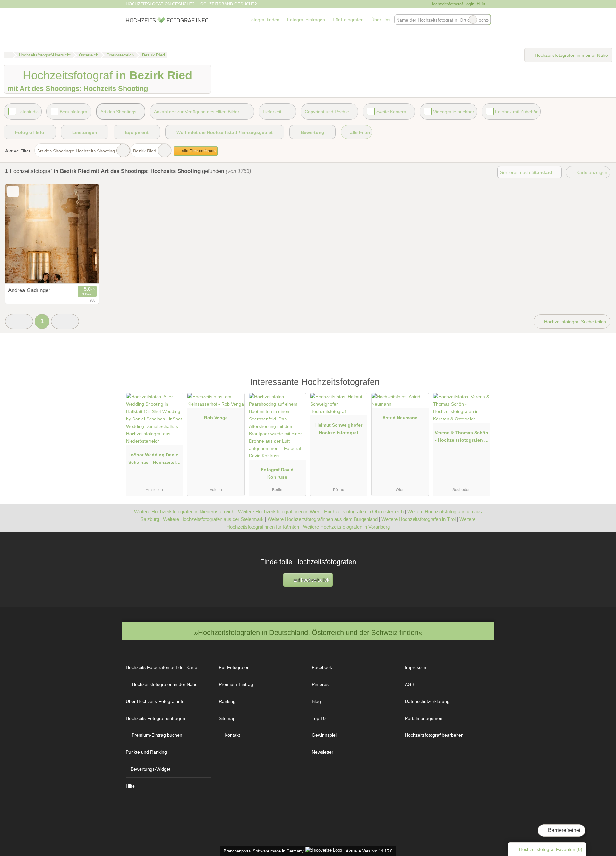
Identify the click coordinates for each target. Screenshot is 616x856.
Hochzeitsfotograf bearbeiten (434, 735)
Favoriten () (550, 849)
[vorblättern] (83, 234)
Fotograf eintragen (306, 19)
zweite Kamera (391, 111)
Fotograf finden (263, 19)
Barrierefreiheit (564, 830)
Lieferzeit (272, 111)
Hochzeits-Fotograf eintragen (155, 718)
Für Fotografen (348, 19)
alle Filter (359, 132)
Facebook (322, 667)
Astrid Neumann (400, 417)
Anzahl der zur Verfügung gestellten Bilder (196, 111)
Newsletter (322, 752)
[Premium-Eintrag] (481, 385)
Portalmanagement (424, 718)
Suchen (485, 19)
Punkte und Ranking (146, 752)
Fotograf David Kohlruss (277, 473)
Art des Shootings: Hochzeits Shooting (76, 150)
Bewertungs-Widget (150, 769)
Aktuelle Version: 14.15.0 (369, 851)
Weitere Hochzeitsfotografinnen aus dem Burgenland (323, 519)
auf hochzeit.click (310, 580)
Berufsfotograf (74, 111)
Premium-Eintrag (236, 684)
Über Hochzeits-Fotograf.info (155, 701)
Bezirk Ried (144, 150)
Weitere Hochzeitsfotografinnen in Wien (279, 511)
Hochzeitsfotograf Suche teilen (574, 321)
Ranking (227, 701)
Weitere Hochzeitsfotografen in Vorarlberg (346, 527)
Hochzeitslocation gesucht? (160, 4)
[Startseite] (8, 55)
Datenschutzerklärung (427, 701)
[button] (19, 321)
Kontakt (232, 735)
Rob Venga (216, 417)
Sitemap (227, 718)
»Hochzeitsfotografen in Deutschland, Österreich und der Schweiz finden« (308, 632)
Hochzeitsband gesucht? (227, 4)
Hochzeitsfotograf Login (451, 4)
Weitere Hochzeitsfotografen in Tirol (418, 519)
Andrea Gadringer (29, 290)
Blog (316, 701)
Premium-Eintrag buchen (157, 735)
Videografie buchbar (453, 111)
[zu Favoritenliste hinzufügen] (13, 191)
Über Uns (380, 19)
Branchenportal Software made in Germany (262, 851)
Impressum (416, 667)
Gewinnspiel (324, 735)
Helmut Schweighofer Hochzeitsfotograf (338, 428)
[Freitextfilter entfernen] (473, 19)
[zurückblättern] (21, 234)
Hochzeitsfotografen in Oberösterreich (364, 511)
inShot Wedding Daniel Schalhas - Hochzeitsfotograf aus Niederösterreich (154, 460)
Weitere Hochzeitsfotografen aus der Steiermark (213, 519)
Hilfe (481, 3)
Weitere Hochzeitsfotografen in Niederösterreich (184, 511)
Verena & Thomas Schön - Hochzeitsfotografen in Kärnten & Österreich (461, 437)
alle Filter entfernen (198, 151)
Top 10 (319, 718)
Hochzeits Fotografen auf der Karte (161, 667)
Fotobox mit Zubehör (516, 111)
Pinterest (321, 684)
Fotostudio (28, 111)
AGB (409, 684)
